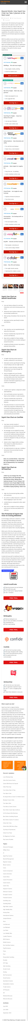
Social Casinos (6, 978)
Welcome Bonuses (7, 998)
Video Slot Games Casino (9, 780)
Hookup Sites (6, 912)
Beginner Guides (7, 861)
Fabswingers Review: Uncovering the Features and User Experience (20, 766)
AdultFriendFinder (10, 584)
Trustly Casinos (7, 986)
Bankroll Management (8, 859)
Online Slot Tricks (7, 823)
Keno (4, 921)
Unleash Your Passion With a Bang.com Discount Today (7, 765)
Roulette (5, 960)
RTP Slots (5, 963)
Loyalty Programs (7, 936)
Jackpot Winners (7, 918)
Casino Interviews (7, 873)
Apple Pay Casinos (7, 856)
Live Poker (5, 930)
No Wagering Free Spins (9, 836)
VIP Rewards (6, 989)
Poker (4, 951)
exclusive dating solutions (10, 436)
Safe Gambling (6, 966)
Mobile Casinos (7, 942)
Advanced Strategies (8, 847)
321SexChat (8, 682)
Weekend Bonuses (7, 995)
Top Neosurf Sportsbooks (9, 829)
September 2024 (7, 1012)
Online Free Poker (7, 832)
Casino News (6, 876)
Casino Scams (6, 882)
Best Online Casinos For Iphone (11, 819)
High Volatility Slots (7, 909)
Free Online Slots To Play (9, 790)
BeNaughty (8, 616)
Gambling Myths (7, 903)
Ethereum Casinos (7, 891)
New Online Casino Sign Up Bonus (11, 809)
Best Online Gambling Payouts (10, 816)
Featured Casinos (7, 897)
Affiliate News (6, 850)
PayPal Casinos (7, 948)
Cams (4, 867)
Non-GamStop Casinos (8, 945)
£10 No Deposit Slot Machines (10, 813)
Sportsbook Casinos (8, 981)
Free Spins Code (7, 793)
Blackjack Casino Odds (8, 800)
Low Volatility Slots (7, 933)
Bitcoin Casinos (7, 864)
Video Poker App (7, 786)
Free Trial (13, 598)
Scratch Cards (6, 969)
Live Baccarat (6, 924)
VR (4, 992)
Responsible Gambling (8, 957)
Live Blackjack (6, 927)
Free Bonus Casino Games (9, 806)
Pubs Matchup (5, 1)
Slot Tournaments (7, 975)
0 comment (7, 20)
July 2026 (5, 1006)
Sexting (5, 972)
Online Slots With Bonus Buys (10, 826)
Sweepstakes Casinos (8, 984)
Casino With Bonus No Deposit (10, 783)
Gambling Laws (7, 900)
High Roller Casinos (8, 906)
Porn (4, 954)
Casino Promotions (7, 879)
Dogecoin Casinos (7, 888)
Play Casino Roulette (8, 839)
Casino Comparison (8, 870)
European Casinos (7, 894)
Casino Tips (6, 885)
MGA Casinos (6, 939)
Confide (6, 647)
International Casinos (8, 915)
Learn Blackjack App (8, 777)
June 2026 (5, 1009)
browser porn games (13, 727)
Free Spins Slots (7, 803)
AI (3, 853)
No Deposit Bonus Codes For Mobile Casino (13, 796)
